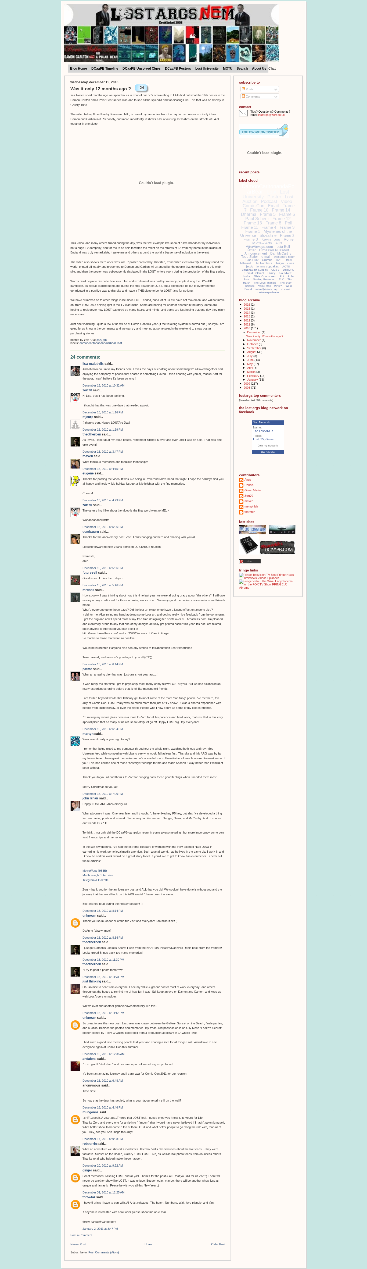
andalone (89, 1059)
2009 (247, 383)
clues (290, 263)
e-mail (266, 257)
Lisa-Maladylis (93, 364)
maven (87, 456)
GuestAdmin (252, 490)
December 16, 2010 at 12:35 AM (103, 1054)
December (254, 332)
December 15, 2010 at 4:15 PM (102, 468)
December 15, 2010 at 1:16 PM (102, 412)
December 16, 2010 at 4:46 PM (102, 1107)
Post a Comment (81, 1235)
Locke (246, 276)
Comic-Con (253, 205)
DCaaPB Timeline (104, 68)
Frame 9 (287, 227)
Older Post (218, 1244)
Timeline (249, 285)
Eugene (88, 473)
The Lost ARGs (263, 430)
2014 (247, 312)
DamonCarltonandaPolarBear (98, 343)
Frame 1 (252, 231)
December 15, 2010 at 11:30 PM (103, 959)
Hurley (271, 272)
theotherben (91, 434)
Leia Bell (283, 247)
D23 (278, 260)
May (250, 364)
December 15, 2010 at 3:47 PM (102, 451)
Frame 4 (268, 227)
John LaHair (90, 798)
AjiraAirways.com (259, 247)
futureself (89, 572)
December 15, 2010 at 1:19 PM (102, 429)
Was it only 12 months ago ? (100, 88)
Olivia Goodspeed (265, 276)
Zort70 (87, 390)
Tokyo (280, 263)
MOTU (227, 68)
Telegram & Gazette (95, 880)
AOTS (286, 266)
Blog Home (78, 68)
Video (286, 201)
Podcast (269, 201)
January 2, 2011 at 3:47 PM (100, 1228)
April (250, 367)
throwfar (88, 1197)
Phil (282, 276)
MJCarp (87, 417)
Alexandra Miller (284, 256)
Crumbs (267, 260)
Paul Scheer (257, 218)
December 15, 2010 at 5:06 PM (102, 526)
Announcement (255, 253)
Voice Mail (264, 285)
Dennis (249, 485)
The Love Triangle (265, 282)
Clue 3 (275, 269)
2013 (247, 316)
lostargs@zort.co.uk (271, 114)
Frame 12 (281, 218)
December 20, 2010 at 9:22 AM (102, 1165)
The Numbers (263, 263)
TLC (281, 279)
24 (142, 87)
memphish (251, 506)
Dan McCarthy (280, 253)
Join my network (268, 445)
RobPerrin (89, 1144)
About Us (259, 68)
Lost (119, 343)
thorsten (249, 511)
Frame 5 (268, 214)
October (253, 344)
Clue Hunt (252, 260)
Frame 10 (259, 210)
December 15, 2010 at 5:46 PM (102, 585)
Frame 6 (287, 214)
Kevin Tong (270, 239)
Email (273, 205)
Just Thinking (91, 981)
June (250, 360)
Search (242, 68)
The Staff (286, 282)
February (253, 375)
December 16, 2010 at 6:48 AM (102, 1080)
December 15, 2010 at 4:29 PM (102, 500)
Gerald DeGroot (254, 272)
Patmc (87, 669)
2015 (247, 308)
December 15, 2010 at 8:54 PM (102, 937)
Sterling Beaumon (264, 279)
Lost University (207, 68)
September (254, 348)
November (254, 340)
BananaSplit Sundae (255, 269)
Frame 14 (281, 210)
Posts (249, 89)
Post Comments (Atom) (103, 1252)
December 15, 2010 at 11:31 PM (103, 976)
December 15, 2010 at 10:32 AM (103, 385)
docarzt (285, 289)
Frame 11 (249, 227)
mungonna (90, 1112)
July (250, 356)
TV (262, 439)
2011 (247, 324)
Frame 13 (253, 223)
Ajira (278, 243)
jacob (249, 266)
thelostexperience (268, 292)
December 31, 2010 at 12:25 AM (103, 1192)
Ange (247, 479)
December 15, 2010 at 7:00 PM (102, 793)
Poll (288, 223)
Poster (274, 196)
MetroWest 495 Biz (94, 870)
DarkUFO (288, 269)
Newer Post (78, 1244)
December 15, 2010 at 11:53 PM (103, 1012)
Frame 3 (250, 239)
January (253, 379)
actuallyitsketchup (267, 289)
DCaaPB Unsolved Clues (142, 68)
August (252, 351)
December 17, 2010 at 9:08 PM (102, 1139)
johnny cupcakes (268, 266)
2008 (247, 387)
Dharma (248, 214)
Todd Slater (249, 257)
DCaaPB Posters (178, 68)
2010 (247, 328)
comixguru (90, 532)
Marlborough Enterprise (97, 875)
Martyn (87, 734)
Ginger (87, 1170)
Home (148, 1244)
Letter (251, 250)
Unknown (89, 915)
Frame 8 (273, 223)
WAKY (278, 285)
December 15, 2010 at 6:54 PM (102, 729)
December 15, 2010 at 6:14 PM (102, 664)
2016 (247, 304)
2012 (247, 320)
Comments (252, 96)
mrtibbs (88, 590)
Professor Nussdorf (274, 250)
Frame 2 (287, 235)
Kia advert (285, 272)
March (251, 371)
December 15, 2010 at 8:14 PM (102, 910)
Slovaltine (268, 235)
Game (269, 439)
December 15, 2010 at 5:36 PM (102, 568)
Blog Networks (268, 452)
